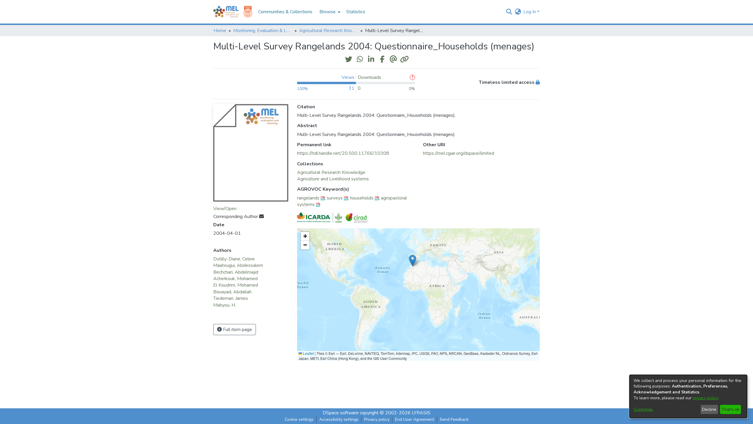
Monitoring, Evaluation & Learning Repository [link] (262, 30)
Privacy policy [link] (376, 419)
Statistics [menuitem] (355, 12)
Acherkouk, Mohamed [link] (235, 278)
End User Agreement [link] (414, 419)
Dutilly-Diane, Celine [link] (234, 259)
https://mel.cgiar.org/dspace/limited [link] (458, 153)
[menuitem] (329, 12)
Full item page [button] (237, 329)
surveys (335, 198)
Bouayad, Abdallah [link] (232, 292)
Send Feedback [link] (454, 419)
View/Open (224, 208)
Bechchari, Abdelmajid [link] (235, 272)
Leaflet (308, 353)
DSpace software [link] (341, 413)
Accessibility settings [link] (339, 419)
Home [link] (220, 30)
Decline (709, 409)
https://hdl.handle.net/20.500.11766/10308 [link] (343, 153)
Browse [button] (327, 12)
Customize (643, 409)
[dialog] (688, 396)
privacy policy (705, 398)
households (362, 198)
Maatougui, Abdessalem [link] (238, 265)
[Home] (226, 12)
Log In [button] (530, 12)
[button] (509, 11)
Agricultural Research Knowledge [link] (328, 30)
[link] (331, 172)
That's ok (730, 409)
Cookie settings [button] (299, 419)
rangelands (308, 198)
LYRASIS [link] (421, 413)
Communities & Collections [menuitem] (285, 12)
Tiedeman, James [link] (230, 298)
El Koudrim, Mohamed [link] (235, 285)
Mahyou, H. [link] (224, 305)
